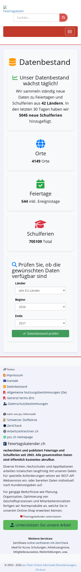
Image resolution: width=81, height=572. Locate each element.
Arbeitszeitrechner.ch (22, 431)
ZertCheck (14, 426)
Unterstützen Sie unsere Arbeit (42, 525)
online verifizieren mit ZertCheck (47, 543)
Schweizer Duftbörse (21, 420)
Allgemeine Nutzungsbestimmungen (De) (36, 392)
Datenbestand (16, 386)
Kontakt (12, 381)
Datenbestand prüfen (42, 333)
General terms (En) (20, 398)
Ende (18, 316)
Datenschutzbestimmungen (27, 404)
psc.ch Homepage (19, 437)
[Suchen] (63, 18)
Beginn (20, 299)
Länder (20, 283)
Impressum (14, 375)
